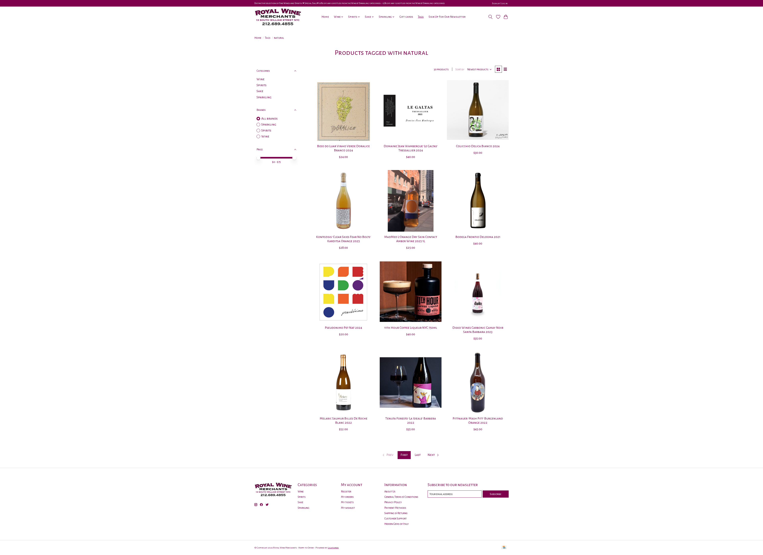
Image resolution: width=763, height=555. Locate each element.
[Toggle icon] (490, 16)
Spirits (261, 85)
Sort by (459, 69)
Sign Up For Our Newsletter (447, 16)
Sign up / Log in (499, 3)
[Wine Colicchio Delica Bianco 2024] (477, 110)
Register (346, 491)
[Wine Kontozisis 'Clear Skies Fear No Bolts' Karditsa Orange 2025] (343, 201)
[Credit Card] (504, 547)
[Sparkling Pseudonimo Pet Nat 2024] (343, 291)
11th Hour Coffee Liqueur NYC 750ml (410, 328)
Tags (421, 16)
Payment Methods (395, 507)
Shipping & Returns (396, 513)
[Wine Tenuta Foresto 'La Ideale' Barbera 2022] (410, 382)
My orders (347, 496)
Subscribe (495, 494)
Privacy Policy (393, 502)
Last (418, 455)
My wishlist (348, 507)
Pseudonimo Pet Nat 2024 (343, 328)
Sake (260, 91)
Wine (260, 79)
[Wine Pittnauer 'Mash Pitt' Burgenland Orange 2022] (477, 382)
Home (325, 16)
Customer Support (395, 518)
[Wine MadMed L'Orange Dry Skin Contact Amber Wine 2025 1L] (410, 201)
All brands (269, 118)
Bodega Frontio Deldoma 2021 (477, 237)
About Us (389, 491)
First (404, 455)
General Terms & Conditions (401, 496)
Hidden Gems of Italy (396, 523)
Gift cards (406, 16)
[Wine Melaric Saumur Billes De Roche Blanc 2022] (343, 382)
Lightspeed (333, 547)
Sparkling (264, 97)
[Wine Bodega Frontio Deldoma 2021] (477, 201)
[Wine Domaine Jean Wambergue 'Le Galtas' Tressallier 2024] (410, 110)
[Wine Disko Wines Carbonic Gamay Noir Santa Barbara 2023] (477, 291)
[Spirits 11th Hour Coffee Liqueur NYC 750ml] (410, 291)
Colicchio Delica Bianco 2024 (478, 146)
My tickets (347, 502)
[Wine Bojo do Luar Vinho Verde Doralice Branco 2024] (343, 110)
